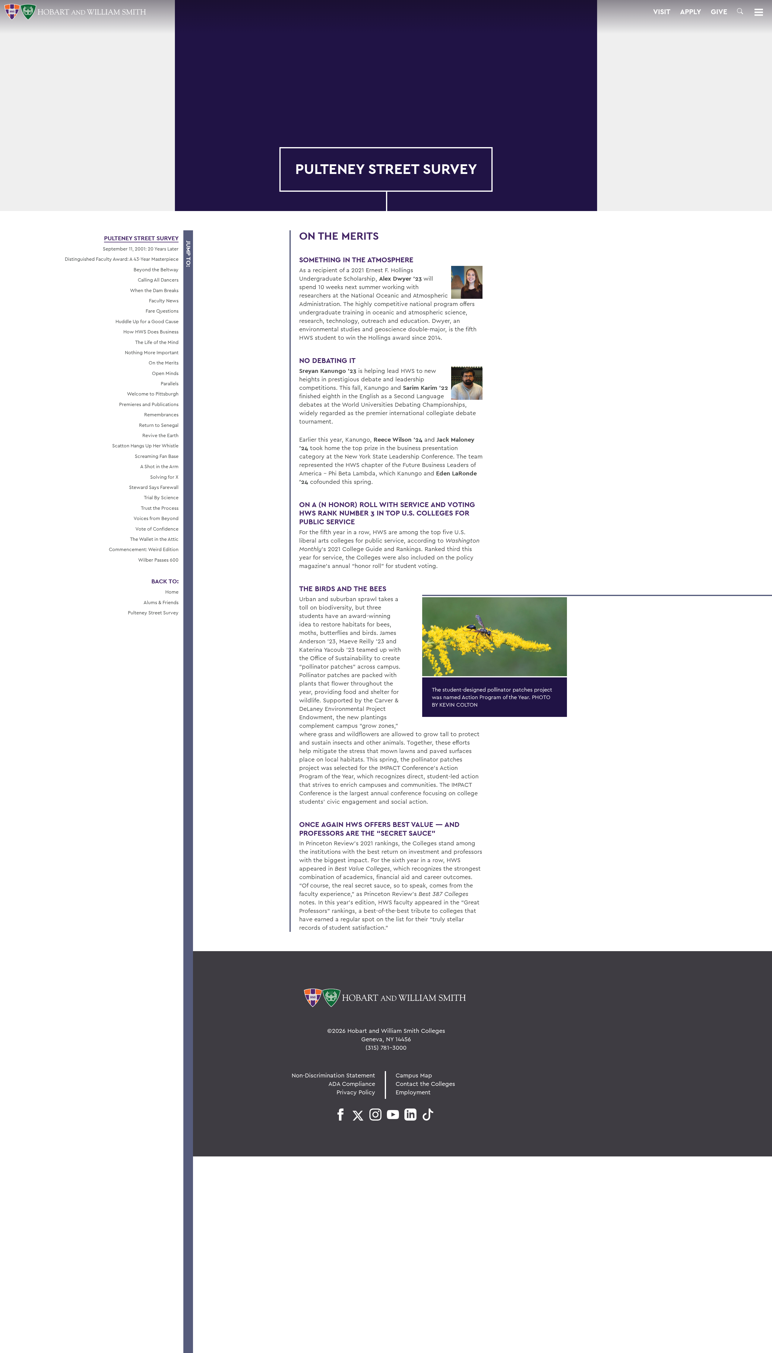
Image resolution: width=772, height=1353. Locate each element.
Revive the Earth (160, 435)
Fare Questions (162, 311)
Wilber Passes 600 (158, 560)
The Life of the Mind (157, 342)
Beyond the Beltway (156, 269)
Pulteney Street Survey (141, 238)
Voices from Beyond (156, 518)
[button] (740, 11)
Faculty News (164, 300)
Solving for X (164, 477)
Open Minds (165, 373)
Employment (413, 1092)
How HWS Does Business (151, 331)
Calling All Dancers (158, 279)
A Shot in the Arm (159, 466)
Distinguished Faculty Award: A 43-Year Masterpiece (122, 259)
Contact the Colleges (425, 1083)
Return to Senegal (159, 425)
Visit (661, 11)
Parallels (170, 383)
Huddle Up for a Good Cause (147, 321)
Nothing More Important (152, 352)
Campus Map (414, 1075)
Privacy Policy (356, 1092)
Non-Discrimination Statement (333, 1075)
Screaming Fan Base (157, 456)
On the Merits (164, 362)
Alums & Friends (161, 602)
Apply (690, 11)
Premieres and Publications (149, 404)
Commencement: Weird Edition (144, 549)
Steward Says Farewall (154, 487)
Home (172, 591)
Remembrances (161, 414)
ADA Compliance (351, 1083)
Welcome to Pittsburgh (153, 393)
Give (719, 11)
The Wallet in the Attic (154, 539)
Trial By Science (161, 497)
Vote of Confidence (157, 528)
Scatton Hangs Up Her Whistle (145, 445)
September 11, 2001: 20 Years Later (141, 248)
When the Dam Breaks (154, 290)
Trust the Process (160, 508)
